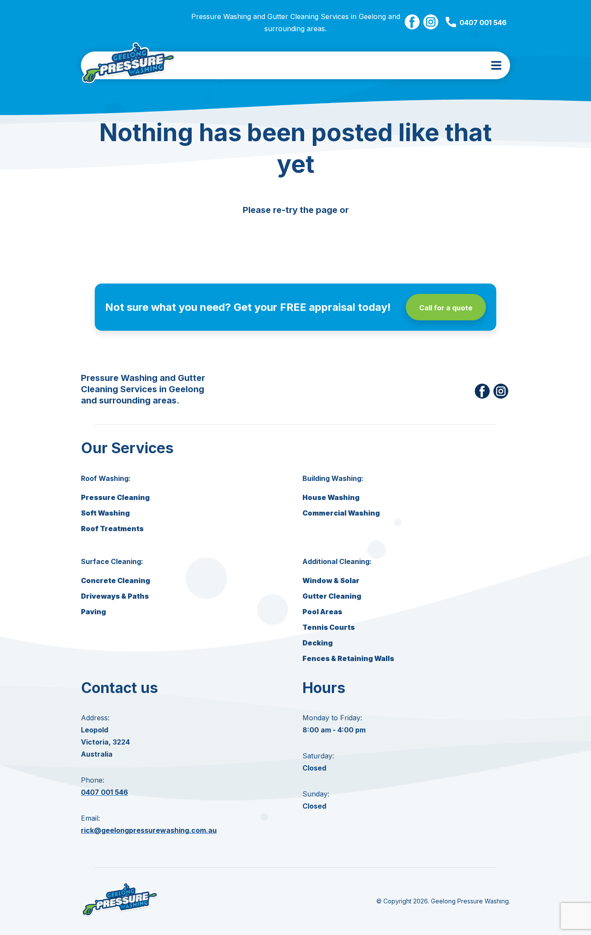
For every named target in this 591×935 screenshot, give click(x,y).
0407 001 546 (483, 22)
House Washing (331, 497)
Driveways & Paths (115, 596)
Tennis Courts (328, 627)
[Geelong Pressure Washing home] (120, 915)
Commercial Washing (341, 513)
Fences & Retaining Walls (348, 658)
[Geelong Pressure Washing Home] (128, 65)
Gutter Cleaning (331, 596)
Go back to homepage (295, 233)
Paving (93, 611)
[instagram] (430, 22)
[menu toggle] (496, 65)
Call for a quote (445, 307)
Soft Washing (105, 513)
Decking (317, 642)
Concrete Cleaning (115, 580)
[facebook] (412, 22)
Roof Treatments (112, 528)
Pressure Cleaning (115, 497)
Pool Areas (322, 611)
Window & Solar (331, 580)
